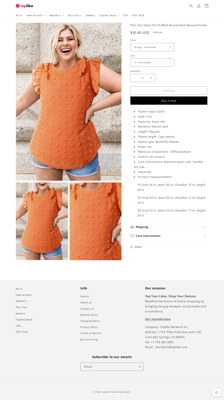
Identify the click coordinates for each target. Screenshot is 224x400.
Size (132, 55)
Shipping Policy (90, 321)
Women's (21, 301)
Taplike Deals (24, 319)
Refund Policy (89, 314)
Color (133, 40)
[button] (35, 15)
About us (86, 302)
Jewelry (20, 313)
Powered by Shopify (120, 392)
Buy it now (169, 100)
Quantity (135, 71)
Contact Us (87, 308)
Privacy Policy (88, 327)
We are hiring (89, 339)
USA (18, 325)
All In (19, 288)
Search (84, 296)
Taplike (105, 392)
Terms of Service (91, 333)
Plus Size (21, 307)
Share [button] (138, 246)
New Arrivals (24, 295)
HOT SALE (22, 331)
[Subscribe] (139, 367)
